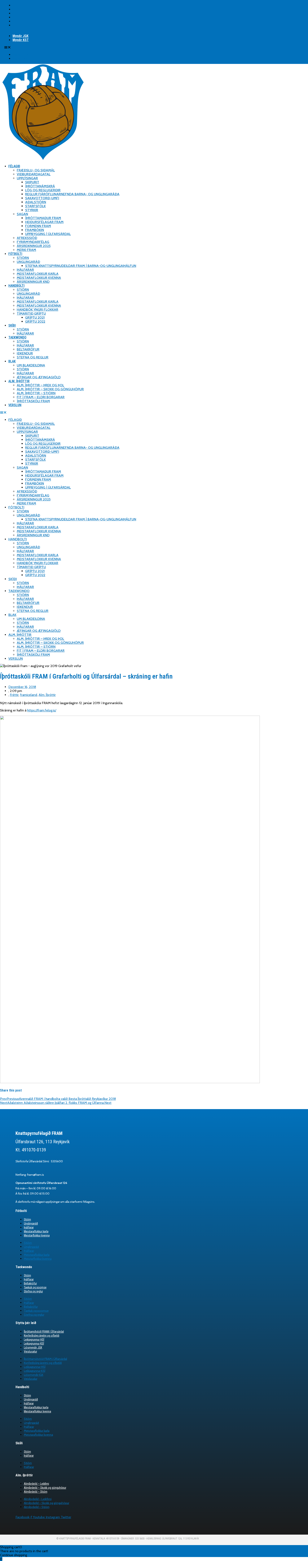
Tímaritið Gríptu (31, 314)
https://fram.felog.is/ (41, 710)
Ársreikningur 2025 (33, 246)
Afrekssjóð (27, 238)
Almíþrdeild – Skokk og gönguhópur (45, 1487)
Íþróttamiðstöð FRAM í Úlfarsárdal (44, 1331)
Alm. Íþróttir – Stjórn (36, 393)
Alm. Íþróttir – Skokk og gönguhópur (50, 389)
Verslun (14, 405)
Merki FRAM (26, 250)
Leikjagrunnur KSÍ (34, 1343)
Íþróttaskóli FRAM (33, 401)
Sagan (22, 214)
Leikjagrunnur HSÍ (34, 1339)
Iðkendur (25, 353)
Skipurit (32, 182)
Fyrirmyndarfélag (33, 242)
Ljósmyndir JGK (33, 1347)
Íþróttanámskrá (40, 186)
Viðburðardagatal (33, 174)
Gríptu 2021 (35, 317)
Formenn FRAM (38, 226)
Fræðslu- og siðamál (36, 170)
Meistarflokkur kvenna (37, 1235)
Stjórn (23, 258)
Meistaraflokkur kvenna (39, 278)
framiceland (28, 695)
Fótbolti (15, 254)
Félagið (14, 166)
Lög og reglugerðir (43, 190)
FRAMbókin (34, 230)
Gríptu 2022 (35, 321)
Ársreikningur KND (33, 282)
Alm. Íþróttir (19, 381)
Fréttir (14, 695)
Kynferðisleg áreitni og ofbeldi (41, 1335)
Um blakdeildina (31, 365)
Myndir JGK (20, 36)
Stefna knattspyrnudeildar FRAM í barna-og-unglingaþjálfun (80, 266)
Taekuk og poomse (35, 1287)
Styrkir (31, 210)
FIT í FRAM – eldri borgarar (41, 397)
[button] (52, 47)
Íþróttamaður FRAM (43, 218)
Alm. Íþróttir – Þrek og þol (40, 385)
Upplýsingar (27, 178)
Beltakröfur (28, 349)
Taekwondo (17, 337)
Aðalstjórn (35, 202)
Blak (12, 361)
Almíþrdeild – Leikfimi (36, 1483)
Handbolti (16, 286)
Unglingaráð (28, 262)
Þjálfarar (25, 270)
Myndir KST (21, 40)
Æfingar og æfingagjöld (39, 377)
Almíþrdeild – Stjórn (35, 1491)
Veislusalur (30, 1351)
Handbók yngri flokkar (37, 310)
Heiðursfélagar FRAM (44, 222)
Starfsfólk (35, 206)
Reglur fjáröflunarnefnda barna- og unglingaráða (72, 194)
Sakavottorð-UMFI (42, 198)
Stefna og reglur (32, 357)
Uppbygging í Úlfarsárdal (48, 234)
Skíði (12, 325)
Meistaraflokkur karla (37, 274)
